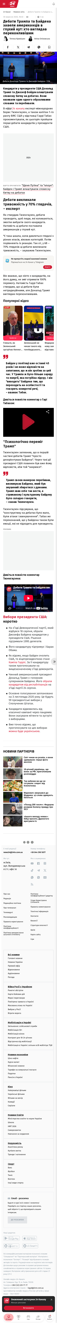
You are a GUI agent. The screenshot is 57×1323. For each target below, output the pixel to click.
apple (30, 1238)
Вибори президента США (24, 617)
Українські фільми (16, 1094)
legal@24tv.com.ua (35, 1288)
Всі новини (14, 954)
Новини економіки (18, 1054)
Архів (33, 930)
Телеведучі (8, 912)
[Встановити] (28, 1304)
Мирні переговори (16, 998)
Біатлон (11, 1179)
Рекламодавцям (10, 917)
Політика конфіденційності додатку (42, 895)
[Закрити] (51, 1300)
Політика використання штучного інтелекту (13, 934)
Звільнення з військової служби (22, 1026)
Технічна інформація (39, 911)
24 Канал (7, 12)
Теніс (10, 1175)
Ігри (32, 939)
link (32, 863)
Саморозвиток (14, 1130)
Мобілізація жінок (16, 1034)
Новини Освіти (16, 1115)
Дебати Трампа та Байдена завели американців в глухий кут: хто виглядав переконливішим (40, 12)
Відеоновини (14, 969)
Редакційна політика (12, 903)
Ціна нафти (13, 1058)
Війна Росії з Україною (20, 986)
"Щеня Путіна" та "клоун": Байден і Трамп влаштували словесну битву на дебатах (28, 189)
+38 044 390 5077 (38, 852)
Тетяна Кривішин (17, 39)
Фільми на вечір (15, 1098)
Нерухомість (14, 1143)
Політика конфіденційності (11, 927)
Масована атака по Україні (20, 1005)
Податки (11, 1073)
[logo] (12, 4)
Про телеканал (9, 908)
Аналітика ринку (15, 1147)
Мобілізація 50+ (15, 1030)
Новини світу (19, 12)
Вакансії (34, 921)
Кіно (10, 1087)
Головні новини (15, 958)
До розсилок (17, 1220)
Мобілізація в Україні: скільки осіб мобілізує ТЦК (30, 1045)
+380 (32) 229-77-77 (19, 1285)
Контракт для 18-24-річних (20, 1037)
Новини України (15, 962)
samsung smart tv (30, 1245)
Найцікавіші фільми (17, 1090)
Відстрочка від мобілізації (20, 1041)
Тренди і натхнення (17, 1154)
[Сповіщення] (53, 4)
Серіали (11, 1105)
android (11, 1238)
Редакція (7, 899)
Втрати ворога (14, 1013)
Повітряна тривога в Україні (21, 1002)
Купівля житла (14, 1151)
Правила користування (13, 922)
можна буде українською (24, 731)
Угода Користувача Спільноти (39, 901)
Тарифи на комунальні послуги (22, 1070)
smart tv (11, 1245)
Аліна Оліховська (42, 39)
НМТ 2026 (12, 1126)
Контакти (34, 916)
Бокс (10, 1167)
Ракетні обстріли (15, 990)
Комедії (11, 1102)
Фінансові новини (16, 1066)
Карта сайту (36, 935)
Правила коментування (40, 907)
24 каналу (18, 108)
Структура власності (39, 925)
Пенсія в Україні (15, 1077)
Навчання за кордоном (18, 1134)
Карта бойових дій (16, 994)
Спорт (11, 1164)
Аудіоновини (14, 973)
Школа (11, 1122)
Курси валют (13, 1062)
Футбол (11, 1171)
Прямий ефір (14, 966)
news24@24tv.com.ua (13, 852)
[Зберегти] (49, 47)
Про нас (6, 894)
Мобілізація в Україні (19, 1022)
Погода (11, 977)
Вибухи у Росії (14, 1009)
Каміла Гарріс (17, 662)
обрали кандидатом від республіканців (30, 683)
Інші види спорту (15, 1183)
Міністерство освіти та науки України (25, 1119)
